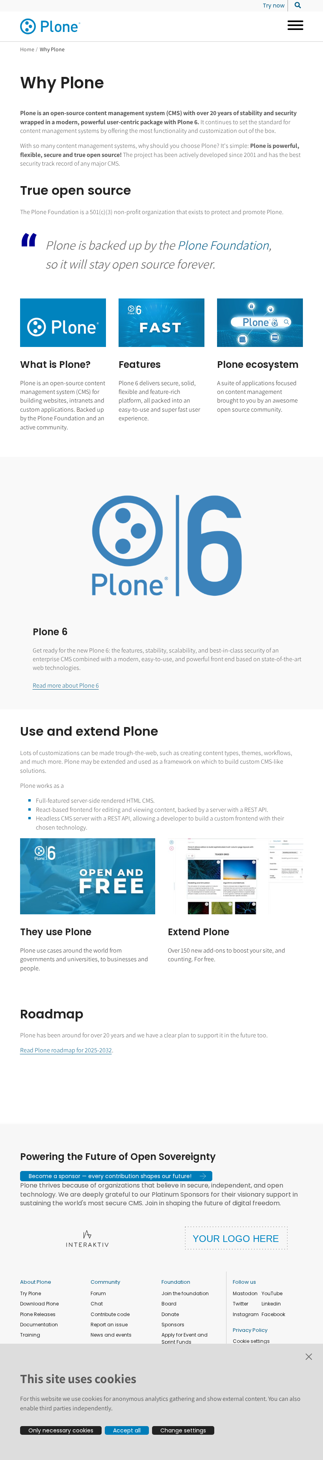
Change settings (183, 1430)
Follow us (244, 1282)
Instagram (246, 1314)
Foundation (176, 1282)
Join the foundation (185, 1293)
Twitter (240, 1303)
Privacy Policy (250, 1330)
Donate (170, 1314)
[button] (116, 1176)
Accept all (127, 1430)
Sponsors (173, 1324)
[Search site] (295, 5)
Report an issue (109, 1324)
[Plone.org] (51, 26)
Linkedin (271, 1303)
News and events (111, 1334)
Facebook (273, 1314)
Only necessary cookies (60, 1430)
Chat (97, 1303)
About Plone (35, 1282)
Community (105, 1282)
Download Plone (39, 1303)
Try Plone (30, 1293)
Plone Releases (38, 1314)
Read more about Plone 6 (66, 685)
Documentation (39, 1324)
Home (27, 49)
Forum (98, 1293)
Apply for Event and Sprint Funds (185, 1338)
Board (169, 1303)
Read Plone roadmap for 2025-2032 (66, 1050)
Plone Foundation (223, 245)
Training (30, 1334)
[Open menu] (292, 26)
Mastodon (245, 1293)
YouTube (272, 1293)
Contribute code (110, 1314)
